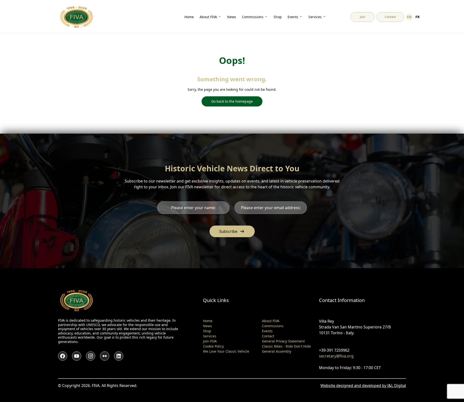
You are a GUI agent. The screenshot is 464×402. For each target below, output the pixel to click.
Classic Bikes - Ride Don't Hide (286, 346)
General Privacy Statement (283, 341)
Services (315, 17)
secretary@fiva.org (336, 356)
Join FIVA (210, 341)
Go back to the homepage (232, 101)
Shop (278, 17)
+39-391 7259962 (334, 350)
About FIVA (208, 17)
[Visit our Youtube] (76, 356)
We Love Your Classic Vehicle (226, 351)
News (231, 17)
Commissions (252, 17)
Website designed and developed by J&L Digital (363, 385)
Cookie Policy (213, 346)
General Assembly (276, 351)
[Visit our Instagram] (90, 356)
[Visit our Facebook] (62, 356)
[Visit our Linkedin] (118, 356)
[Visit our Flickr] (104, 356)
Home (189, 17)
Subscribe (232, 231)
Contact (268, 336)
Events (293, 17)
